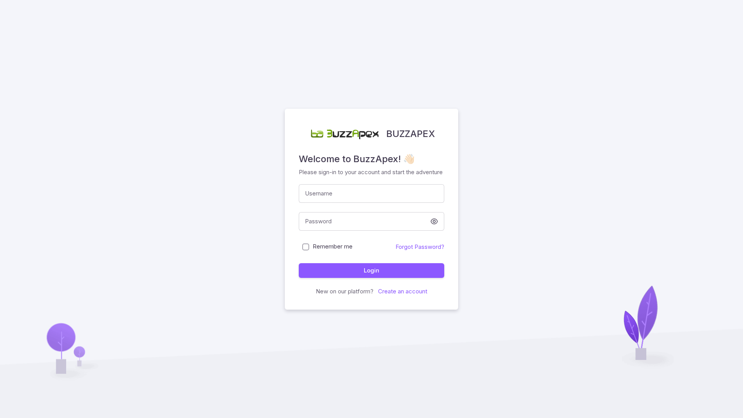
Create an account (402, 291)
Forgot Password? (419, 246)
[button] (434, 221)
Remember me (333, 246)
